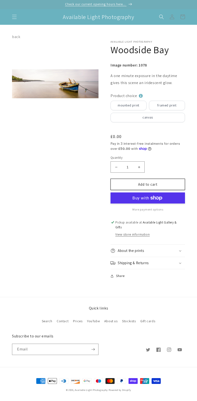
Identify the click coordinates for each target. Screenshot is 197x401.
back (16, 36)
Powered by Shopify (120, 390)
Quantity (117, 158)
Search (47, 321)
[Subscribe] (93, 349)
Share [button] (120, 276)
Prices (78, 321)
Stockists (129, 321)
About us (111, 321)
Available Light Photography (91, 390)
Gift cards (147, 321)
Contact (62, 321)
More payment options (147, 209)
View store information (132, 234)
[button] (14, 17)
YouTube (93, 321)
